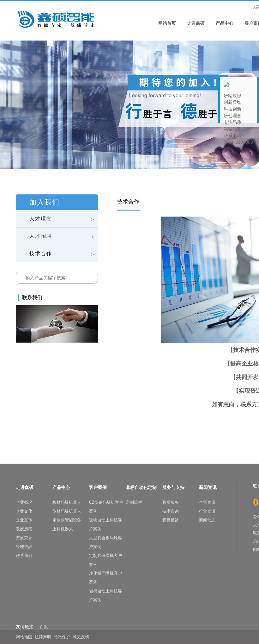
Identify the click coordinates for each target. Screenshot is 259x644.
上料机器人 (62, 529)
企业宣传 (24, 520)
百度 (44, 626)
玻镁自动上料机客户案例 (105, 524)
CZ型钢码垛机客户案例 (106, 507)
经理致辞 (24, 546)
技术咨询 (170, 511)
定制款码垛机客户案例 (105, 560)
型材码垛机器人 (66, 511)
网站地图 (24, 637)
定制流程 (134, 502)
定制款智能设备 (66, 520)
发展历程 (24, 529)
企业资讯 (207, 502)
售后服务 (170, 502)
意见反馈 (170, 520)
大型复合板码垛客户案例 (105, 542)
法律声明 (43, 637)
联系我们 (24, 555)
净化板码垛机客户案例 (105, 577)
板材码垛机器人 (66, 502)
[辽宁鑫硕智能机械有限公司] (56, 18)
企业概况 (24, 502)
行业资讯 (207, 511)
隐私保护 (62, 637)
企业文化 (24, 511)
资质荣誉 (24, 537)
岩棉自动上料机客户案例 (105, 595)
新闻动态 (207, 520)
